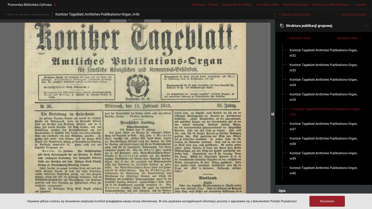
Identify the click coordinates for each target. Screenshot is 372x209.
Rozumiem (327, 201)
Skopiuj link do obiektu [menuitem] (237, 4)
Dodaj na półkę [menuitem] (269, 4)
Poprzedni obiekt (300, 38)
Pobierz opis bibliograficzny (330, 4)
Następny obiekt (347, 38)
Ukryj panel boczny (354, 14)
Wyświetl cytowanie (296, 4)
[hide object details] (272, 114)
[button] (323, 26)
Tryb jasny (198, 4)
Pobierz (213, 4)
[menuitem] (326, 53)
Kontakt (361, 4)
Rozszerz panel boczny (295, 14)
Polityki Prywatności (283, 201)
